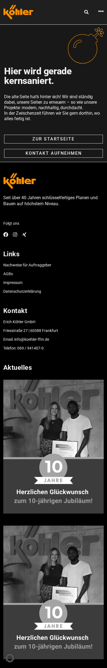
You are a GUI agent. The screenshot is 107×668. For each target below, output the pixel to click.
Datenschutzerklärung (22, 291)
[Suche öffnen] (86, 12)
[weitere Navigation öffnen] (101, 11)
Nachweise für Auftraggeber (27, 265)
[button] (10, 658)
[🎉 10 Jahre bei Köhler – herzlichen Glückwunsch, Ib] (53, 447)
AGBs (8, 274)
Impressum (12, 282)
